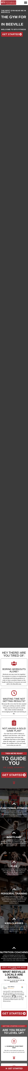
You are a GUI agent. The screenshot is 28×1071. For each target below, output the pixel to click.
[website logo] (9, 2)
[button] (2, 996)
